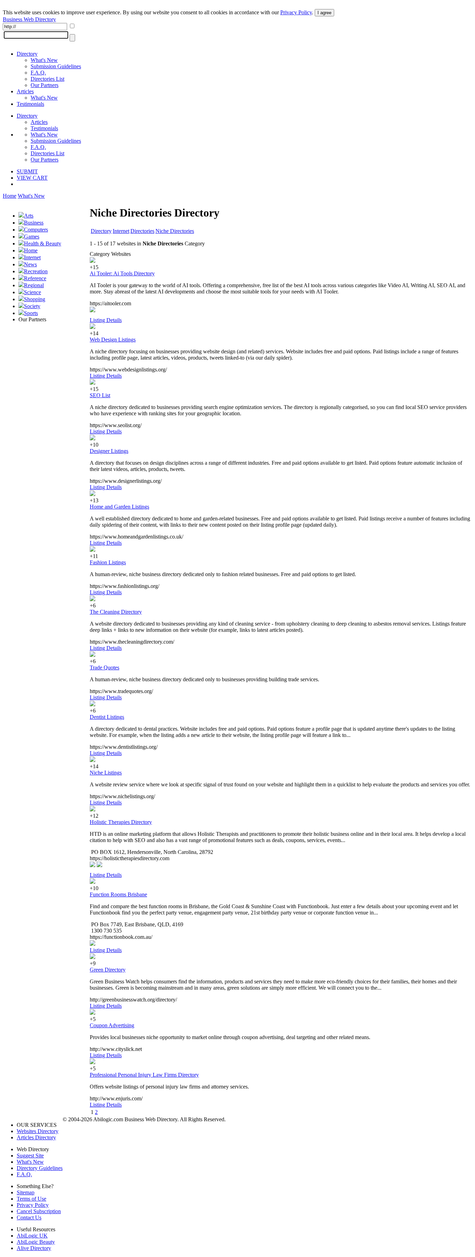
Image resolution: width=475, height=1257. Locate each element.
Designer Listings (109, 451)
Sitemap (25, 1192)
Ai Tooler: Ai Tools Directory (122, 273)
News (30, 264)
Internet (32, 257)
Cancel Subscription (39, 1211)
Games (31, 236)
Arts (28, 216)
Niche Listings (106, 773)
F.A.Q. (38, 73)
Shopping (34, 299)
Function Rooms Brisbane (118, 894)
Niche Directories (174, 231)
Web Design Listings (113, 340)
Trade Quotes (104, 667)
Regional (34, 285)
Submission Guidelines (56, 66)
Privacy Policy (296, 12)
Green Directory (108, 970)
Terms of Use (31, 1199)
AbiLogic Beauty (36, 1242)
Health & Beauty (42, 243)
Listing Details (106, 320)
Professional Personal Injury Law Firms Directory (144, 1075)
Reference (35, 278)
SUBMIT (27, 171)
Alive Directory (34, 1248)
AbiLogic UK (32, 1236)
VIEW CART (32, 178)
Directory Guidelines (40, 1168)
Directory (27, 54)
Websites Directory (37, 1131)
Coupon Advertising (112, 1025)
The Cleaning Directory (116, 612)
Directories (142, 231)
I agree (324, 12)
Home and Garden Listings (119, 507)
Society (32, 306)
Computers (36, 230)
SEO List (100, 395)
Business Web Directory (29, 19)
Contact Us (29, 1217)
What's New (44, 60)
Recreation (36, 271)
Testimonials (30, 104)
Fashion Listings (108, 562)
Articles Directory (36, 1137)
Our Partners (44, 85)
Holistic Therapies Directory (121, 822)
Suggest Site (30, 1155)
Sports (31, 313)
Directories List (47, 79)
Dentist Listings (107, 717)
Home (9, 196)
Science (32, 292)
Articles (25, 91)
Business (33, 223)
